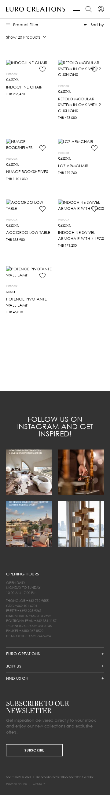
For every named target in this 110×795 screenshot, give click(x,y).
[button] (42, 69)
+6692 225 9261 (29, 611)
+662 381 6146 (40, 626)
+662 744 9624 (39, 636)
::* (44, 784)
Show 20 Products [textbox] (28, 36)
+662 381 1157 (45, 621)
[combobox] (26, 37)
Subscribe (34, 750)
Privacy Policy (16, 784)
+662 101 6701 (26, 606)
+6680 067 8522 (31, 631)
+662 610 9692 (40, 616)
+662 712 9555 (37, 600)
